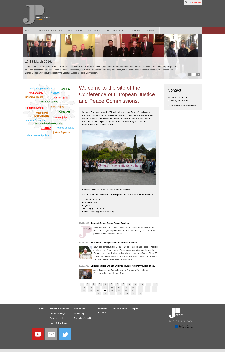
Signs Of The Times (58, 323)
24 (84, 290)
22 (147, 287)
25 (91, 290)
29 (119, 290)
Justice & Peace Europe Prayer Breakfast (110, 223)
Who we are (75, 30)
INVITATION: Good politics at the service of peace (114, 243)
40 (134, 294)
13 (84, 287)
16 (105, 287)
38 (119, 294)
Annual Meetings (57, 313)
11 (149, 284)
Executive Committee (83, 318)
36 (105, 294)
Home (28, 30)
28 (112, 290)
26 (98, 290)
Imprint (135, 30)
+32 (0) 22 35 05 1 (179, 97)
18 (119, 287)
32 (140, 290)
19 (126, 287)
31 (133, 290)
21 (140, 287)
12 (156, 284)
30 (126, 290)
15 (98, 287)
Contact (151, 30)
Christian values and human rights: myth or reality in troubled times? (123, 266)
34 (154, 290)
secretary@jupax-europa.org (102, 212)
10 (142, 284)
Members (94, 30)
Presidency (79, 313)
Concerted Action (57, 318)
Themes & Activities (50, 30)
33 (147, 290)
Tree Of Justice (115, 30)
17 (112, 287)
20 (133, 287)
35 (98, 294)
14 (91, 287)
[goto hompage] (36, 15)
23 (154, 287)
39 (127, 294)
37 (112, 294)
